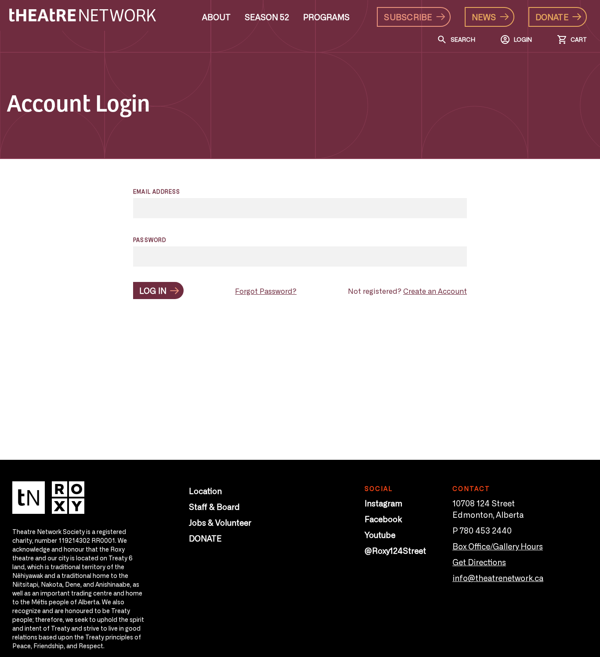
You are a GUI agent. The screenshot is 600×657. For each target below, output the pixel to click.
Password (149, 240)
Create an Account (435, 290)
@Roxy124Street (395, 550)
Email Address (157, 191)
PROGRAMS (326, 17)
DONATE (205, 538)
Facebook (383, 518)
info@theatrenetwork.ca (497, 577)
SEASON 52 (267, 17)
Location (205, 490)
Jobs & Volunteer (220, 522)
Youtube (380, 534)
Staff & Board (214, 506)
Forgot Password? (265, 290)
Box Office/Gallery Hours (497, 546)
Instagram (383, 503)
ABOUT (216, 17)
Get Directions (479, 562)
